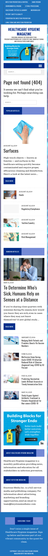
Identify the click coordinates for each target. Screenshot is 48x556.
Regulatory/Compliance (31, 209)
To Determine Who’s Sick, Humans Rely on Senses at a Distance (21, 293)
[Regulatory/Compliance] (11, 211)
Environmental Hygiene (13, 6)
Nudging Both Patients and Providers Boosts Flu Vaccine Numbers (33, 343)
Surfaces (11, 150)
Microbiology (35, 10)
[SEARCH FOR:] (24, 71)
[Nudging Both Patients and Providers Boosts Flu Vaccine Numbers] (11, 343)
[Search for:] (20, 102)
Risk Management (29, 237)
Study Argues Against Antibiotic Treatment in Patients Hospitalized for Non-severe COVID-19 (31, 399)
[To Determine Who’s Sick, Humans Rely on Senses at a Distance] (24, 279)
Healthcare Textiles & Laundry (16, 10)
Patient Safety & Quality (14, 14)
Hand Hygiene (36, 2)
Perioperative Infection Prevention (18, 18)
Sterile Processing (32, 6)
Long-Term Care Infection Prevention (19, 22)
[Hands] (10, 197)
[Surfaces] (24, 142)
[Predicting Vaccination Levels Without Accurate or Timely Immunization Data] (11, 381)
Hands (21, 194)
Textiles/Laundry (28, 223)
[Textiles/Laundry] (11, 225)
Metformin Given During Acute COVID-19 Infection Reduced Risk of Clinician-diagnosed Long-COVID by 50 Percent (33, 362)
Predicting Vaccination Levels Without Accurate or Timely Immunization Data (32, 381)
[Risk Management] (11, 239)
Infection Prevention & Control (17, 2)
